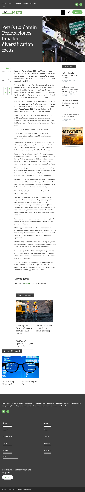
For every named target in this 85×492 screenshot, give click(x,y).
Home (4, 3)
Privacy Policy (7, 436)
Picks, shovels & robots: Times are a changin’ (70, 75)
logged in (28, 283)
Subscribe (33, 3)
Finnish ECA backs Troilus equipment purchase (70, 103)
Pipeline (47, 436)
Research (47, 443)
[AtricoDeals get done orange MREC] (72, 145)
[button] (5, 89)
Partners (18, 3)
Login (3, 6)
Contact (25, 3)
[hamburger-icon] (63, 12)
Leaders (8, 68)
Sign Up (10, 3)
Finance (46, 430)
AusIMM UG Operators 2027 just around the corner (24, 343)
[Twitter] (76, 4)
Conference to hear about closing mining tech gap (44, 328)
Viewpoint (47, 450)
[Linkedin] (80, 4)
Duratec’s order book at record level (71, 115)
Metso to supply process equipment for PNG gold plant (70, 89)
